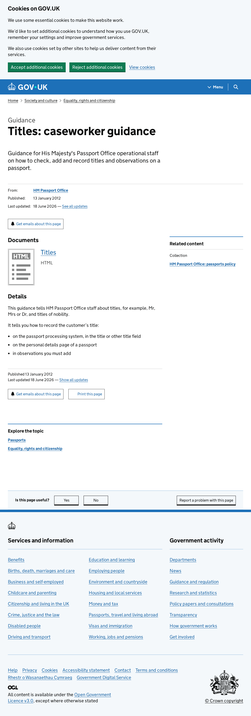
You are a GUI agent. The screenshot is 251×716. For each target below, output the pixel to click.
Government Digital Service (104, 677)
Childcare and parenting (32, 593)
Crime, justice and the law (34, 615)
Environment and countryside (118, 582)
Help (13, 670)
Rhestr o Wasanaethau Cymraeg (40, 677)
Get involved (182, 637)
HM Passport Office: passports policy (203, 264)
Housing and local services (115, 593)
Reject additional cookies (97, 67)
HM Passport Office (50, 190)
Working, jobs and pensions (116, 637)
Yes (71, 500)
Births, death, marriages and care (41, 571)
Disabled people (24, 626)
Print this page (89, 394)
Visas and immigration (110, 626)
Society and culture (41, 100)
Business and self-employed (36, 582)
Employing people (107, 571)
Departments (183, 560)
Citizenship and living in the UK (38, 604)
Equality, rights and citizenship (89, 100)
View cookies (142, 67)
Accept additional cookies (37, 67)
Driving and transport (29, 637)
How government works (193, 626)
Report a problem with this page (206, 500)
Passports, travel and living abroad (123, 615)
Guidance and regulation (194, 582)
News (175, 571)
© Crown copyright (224, 701)
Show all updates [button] (73, 379)
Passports (17, 440)
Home (13, 100)
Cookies (50, 670)
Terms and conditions (157, 670)
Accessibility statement (86, 670)
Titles (48, 252)
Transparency (183, 615)
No (100, 500)
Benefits (16, 560)
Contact (122, 670)
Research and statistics (193, 593)
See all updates (75, 206)
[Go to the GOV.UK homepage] (28, 87)
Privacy (29, 670)
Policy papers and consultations (202, 604)
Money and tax (103, 604)
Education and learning (112, 560)
